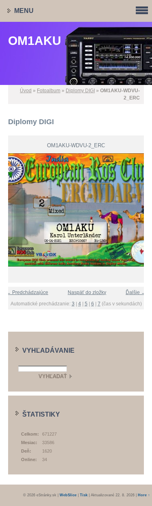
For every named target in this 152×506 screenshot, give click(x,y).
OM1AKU (34, 40)
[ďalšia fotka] (143, 209)
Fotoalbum (48, 90)
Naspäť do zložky (87, 292)
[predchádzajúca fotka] (9, 209)
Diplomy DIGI (80, 90)
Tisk (84, 495)
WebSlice (68, 495)
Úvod (26, 90)
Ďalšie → (136, 292)
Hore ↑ (144, 495)
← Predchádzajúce (27, 292)
